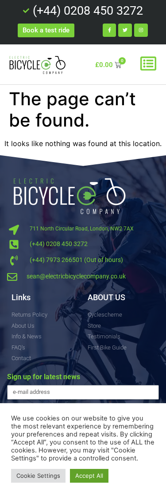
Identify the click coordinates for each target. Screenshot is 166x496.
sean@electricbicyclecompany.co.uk (76, 276)
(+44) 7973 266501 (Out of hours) (76, 259)
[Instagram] (141, 30)
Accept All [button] (89, 475)
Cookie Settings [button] (38, 475)
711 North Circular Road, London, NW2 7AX (82, 229)
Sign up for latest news (43, 377)
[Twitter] (125, 30)
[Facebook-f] (109, 30)
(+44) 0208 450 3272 (59, 243)
